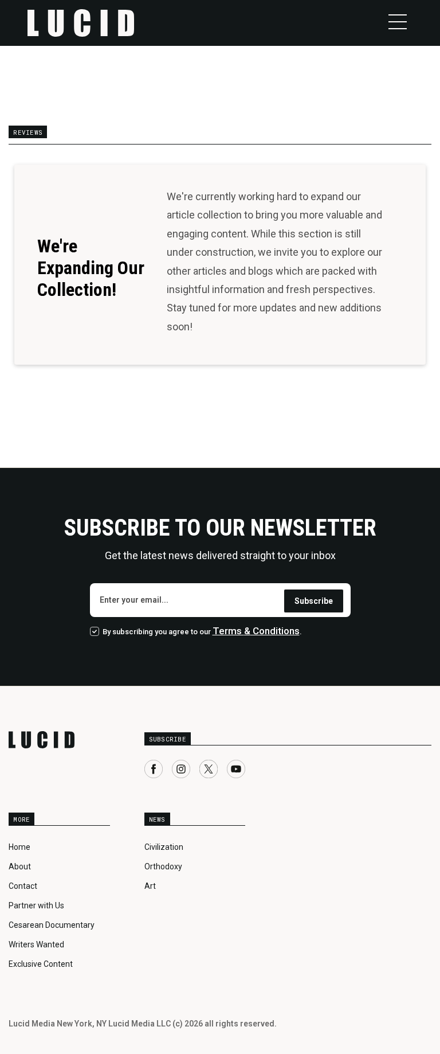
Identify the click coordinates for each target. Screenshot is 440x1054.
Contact (23, 886)
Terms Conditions (256, 631)
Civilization (163, 847)
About (20, 866)
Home (19, 847)
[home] (81, 23)
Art (150, 886)
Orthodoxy (163, 866)
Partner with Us (36, 905)
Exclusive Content (41, 964)
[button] (397, 21)
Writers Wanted (36, 944)
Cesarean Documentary (52, 925)
